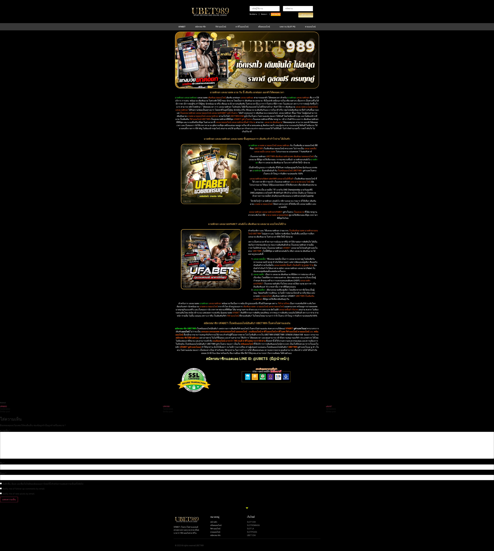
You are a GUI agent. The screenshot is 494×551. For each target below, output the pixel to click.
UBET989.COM (237, 116)
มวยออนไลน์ (312, 107)
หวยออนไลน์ (310, 27)
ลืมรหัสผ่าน (253, 14)
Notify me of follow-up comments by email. (23, 489)
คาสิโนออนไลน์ (242, 27)
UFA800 (3, 406)
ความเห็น (5, 430)
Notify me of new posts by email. (18, 494)
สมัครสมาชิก (275, 14)
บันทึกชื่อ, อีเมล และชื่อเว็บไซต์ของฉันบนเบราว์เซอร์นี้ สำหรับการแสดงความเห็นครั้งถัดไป (42, 484)
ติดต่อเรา (264, 14)
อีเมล (3, 473)
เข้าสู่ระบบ (305, 15)
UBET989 (258, 148)
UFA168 (166, 406)
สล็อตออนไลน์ (264, 27)
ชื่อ (2, 463)
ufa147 (329, 406)
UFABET (182, 27)
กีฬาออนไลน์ (220, 27)
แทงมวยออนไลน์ (223, 122)
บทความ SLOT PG (287, 27)
